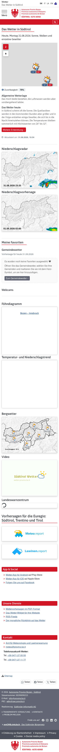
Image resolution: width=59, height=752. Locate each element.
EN (51, 3)
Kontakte (38, 712)
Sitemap (8, 675)
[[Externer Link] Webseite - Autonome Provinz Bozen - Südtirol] (28, 13)
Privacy (52, 732)
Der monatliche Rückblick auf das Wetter (25, 620)
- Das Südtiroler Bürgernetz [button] (23, 724)
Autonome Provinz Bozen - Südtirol (25, 692)
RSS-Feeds (11, 616)
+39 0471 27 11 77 (17, 659)
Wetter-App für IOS (15, 578)
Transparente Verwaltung (16, 712)
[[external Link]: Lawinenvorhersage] (29, 551)
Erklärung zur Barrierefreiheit (17, 732)
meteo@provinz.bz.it (16, 646)
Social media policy (35, 736)
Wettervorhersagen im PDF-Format (23, 608)
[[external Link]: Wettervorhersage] (29, 533)
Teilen (27, 681)
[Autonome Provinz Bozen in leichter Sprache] (55, 3)
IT (45, 3)
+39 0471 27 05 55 (17, 655)
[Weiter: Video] (29, 477)
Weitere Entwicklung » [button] (14, 129)
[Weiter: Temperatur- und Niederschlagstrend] (29, 362)
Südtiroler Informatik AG (25, 707)
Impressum (40, 732)
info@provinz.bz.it (17, 698)
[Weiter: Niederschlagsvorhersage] (29, 212)
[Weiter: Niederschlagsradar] (29, 169)
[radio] (6, 46)
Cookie (19, 736)
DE (41, 3)
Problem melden (12, 715)
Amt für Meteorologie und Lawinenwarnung (27, 643)
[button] (47, 80)
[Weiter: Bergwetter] (29, 434)
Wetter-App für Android (17, 574)
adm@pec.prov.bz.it (16, 701)
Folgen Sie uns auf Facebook (20, 582)
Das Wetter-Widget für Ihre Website (23, 612)
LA (48, 3)
